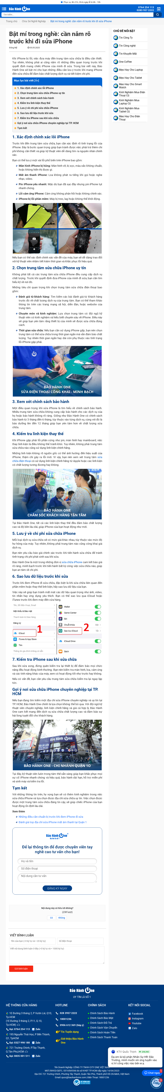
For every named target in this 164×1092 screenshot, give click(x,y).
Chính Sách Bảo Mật (101, 1018)
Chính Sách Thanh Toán (103, 1037)
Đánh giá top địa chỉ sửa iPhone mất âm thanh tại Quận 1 (53, 822)
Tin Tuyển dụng (70, 1031)
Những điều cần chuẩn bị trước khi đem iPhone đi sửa (51, 816)
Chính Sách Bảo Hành (102, 1013)
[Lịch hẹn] (159, 9)
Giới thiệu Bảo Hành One (72, 1040)
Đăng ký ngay (57, 888)
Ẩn (36, 80)
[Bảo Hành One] (25, 9)
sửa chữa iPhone (72, 562)
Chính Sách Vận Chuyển (103, 1027)
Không (61, 917)
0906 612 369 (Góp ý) (72, 1025)
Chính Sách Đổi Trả (101, 1022)
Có (51, 917)
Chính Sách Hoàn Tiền (102, 1032)
